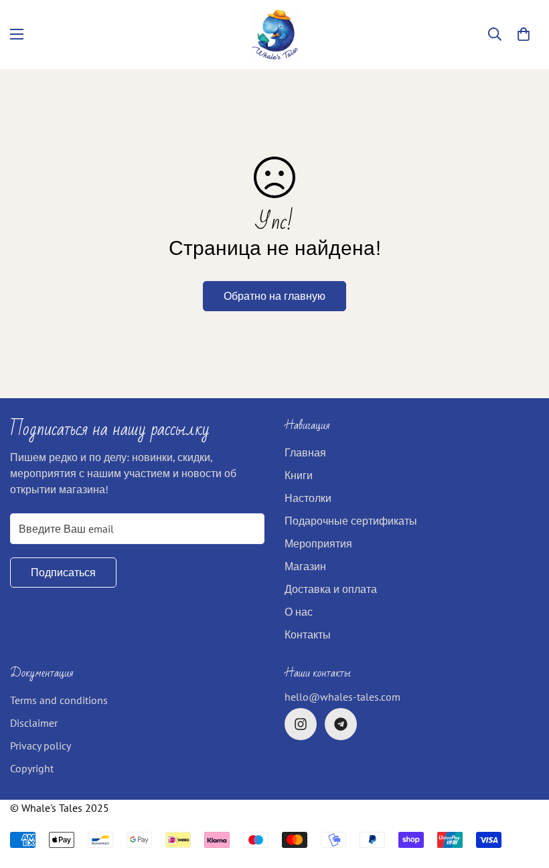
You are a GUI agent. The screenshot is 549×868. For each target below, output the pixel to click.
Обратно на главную (274, 295)
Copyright (32, 768)
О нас (299, 611)
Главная (305, 452)
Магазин (305, 566)
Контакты (308, 634)
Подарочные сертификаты (351, 520)
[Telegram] (341, 724)
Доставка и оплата (331, 589)
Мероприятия (318, 543)
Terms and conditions (59, 700)
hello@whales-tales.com (342, 696)
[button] (523, 34)
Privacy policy (40, 745)
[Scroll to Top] (522, 795)
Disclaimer (34, 722)
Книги (299, 475)
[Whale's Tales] (275, 34)
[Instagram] (301, 724)
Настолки (308, 498)
